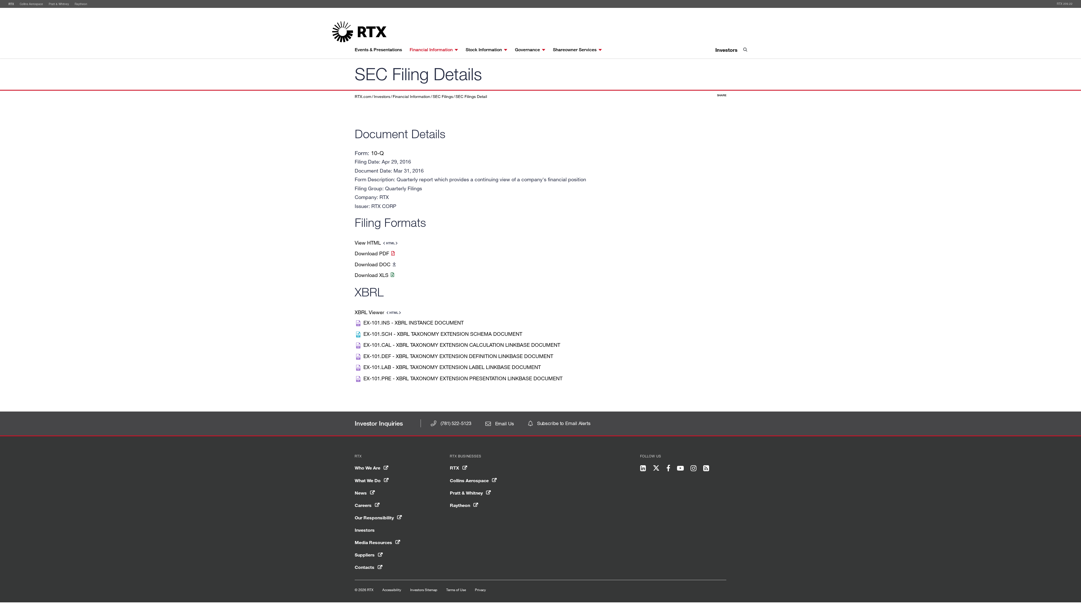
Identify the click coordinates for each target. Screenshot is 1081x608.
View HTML (368, 243)
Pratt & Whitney (59, 4)
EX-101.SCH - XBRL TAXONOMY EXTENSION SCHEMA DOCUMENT (442, 334)
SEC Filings (443, 96)
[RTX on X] (656, 469)
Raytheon (81, 4)
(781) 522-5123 (456, 423)
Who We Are (367, 467)
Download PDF (372, 253)
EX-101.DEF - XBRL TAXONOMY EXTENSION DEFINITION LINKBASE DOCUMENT (458, 356)
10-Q (377, 153)
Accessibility (391, 589)
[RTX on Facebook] (668, 469)
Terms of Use (456, 589)
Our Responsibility (374, 517)
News (361, 492)
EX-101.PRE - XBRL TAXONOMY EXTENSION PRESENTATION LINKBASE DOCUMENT (462, 378)
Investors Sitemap (423, 589)
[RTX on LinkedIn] (644, 469)
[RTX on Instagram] (693, 469)
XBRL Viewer (369, 312)
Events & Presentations (378, 49)
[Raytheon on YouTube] (680, 469)
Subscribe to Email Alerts (564, 423)
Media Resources (373, 542)
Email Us (504, 423)
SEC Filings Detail (471, 96)
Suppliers (365, 554)
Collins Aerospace (31, 4)
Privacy (480, 589)
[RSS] (706, 469)
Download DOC (372, 264)
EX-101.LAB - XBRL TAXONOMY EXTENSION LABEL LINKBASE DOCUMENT (452, 367)
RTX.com (363, 96)
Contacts (364, 567)
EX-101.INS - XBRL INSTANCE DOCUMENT (413, 322)
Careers (363, 505)
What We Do (368, 480)
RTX (11, 4)
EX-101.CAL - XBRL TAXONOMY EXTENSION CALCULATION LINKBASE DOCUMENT (461, 345)
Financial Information (411, 96)
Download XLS (371, 275)
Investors (726, 50)
